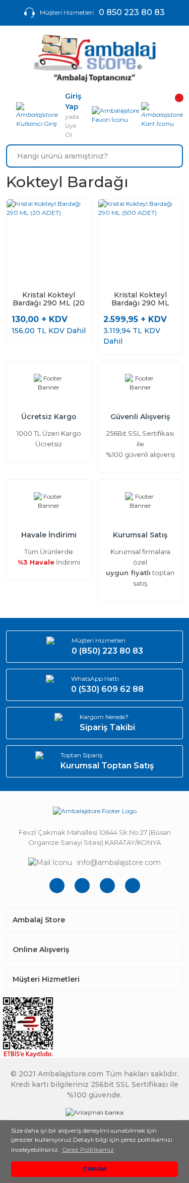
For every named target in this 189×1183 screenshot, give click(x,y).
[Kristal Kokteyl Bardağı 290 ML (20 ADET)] (49, 241)
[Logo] (94, 58)
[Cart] (162, 115)
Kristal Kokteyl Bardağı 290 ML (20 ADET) (49, 299)
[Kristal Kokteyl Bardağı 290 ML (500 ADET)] (140, 241)
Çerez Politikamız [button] (88, 1149)
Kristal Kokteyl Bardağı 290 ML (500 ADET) (140, 299)
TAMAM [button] (94, 1169)
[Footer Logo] (95, 811)
